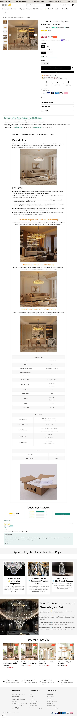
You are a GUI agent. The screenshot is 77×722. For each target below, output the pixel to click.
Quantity (43, 60)
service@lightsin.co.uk (6, 1)
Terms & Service (50, 699)
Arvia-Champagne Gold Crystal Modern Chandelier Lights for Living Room (10, 663)
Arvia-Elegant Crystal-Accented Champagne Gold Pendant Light (28, 662)
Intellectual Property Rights (53, 708)
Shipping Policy (50, 696)
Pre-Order (50, 52)
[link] (19, 617)
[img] (7, 524)
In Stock (43, 52)
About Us (31, 696)
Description (15, 134)
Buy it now (57, 72)
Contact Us (32, 699)
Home (4, 17)
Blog (31, 694)
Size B (48, 46)
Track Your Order (33, 705)
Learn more (67, 40)
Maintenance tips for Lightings (36, 708)
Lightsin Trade (33, 703)
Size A (43, 46)
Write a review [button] (63, 514)
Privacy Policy (50, 694)
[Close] (74, 1)
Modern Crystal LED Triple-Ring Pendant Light (65, 662)
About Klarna (50, 703)
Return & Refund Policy (52, 701)
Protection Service (51, 705)
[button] (44, 30)
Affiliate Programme (34, 701)
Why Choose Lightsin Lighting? (45, 134)
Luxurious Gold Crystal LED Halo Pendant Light (47, 662)
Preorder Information (28, 134)
